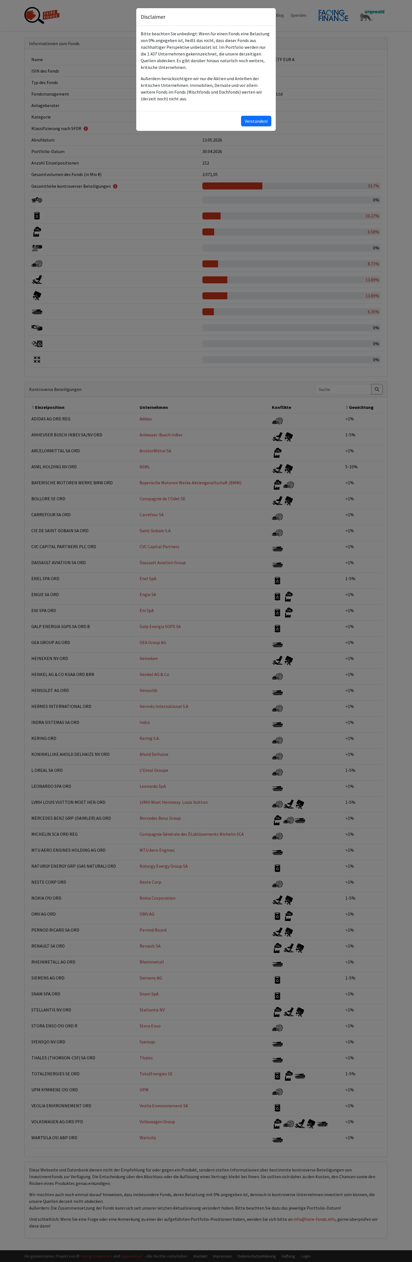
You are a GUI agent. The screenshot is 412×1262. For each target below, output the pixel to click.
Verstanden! (256, 121)
